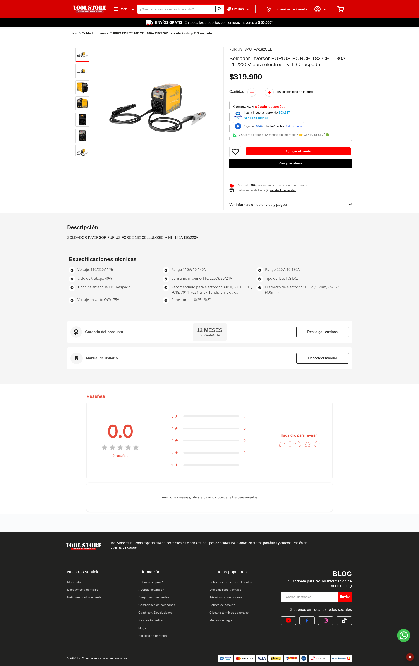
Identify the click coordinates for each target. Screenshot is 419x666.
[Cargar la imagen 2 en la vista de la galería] (82, 71)
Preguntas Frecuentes (153, 597)
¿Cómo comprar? (150, 582)
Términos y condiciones (226, 597)
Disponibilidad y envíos (225, 589)
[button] (290, 173)
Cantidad (236, 91)
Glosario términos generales (229, 612)
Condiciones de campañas (156, 605)
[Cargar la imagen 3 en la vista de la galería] (82, 87)
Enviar (345, 596)
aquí (284, 185)
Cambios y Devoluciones (155, 612)
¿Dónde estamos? (151, 589)
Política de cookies (222, 605)
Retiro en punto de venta (84, 597)
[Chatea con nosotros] (403, 635)
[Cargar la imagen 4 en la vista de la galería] (82, 103)
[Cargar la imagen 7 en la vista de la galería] (82, 152)
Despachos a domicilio (82, 589)
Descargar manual (322, 358)
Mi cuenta (74, 582)
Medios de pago (221, 620)
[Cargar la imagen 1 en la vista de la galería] (82, 55)
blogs (142, 628)
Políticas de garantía (152, 635)
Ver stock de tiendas (283, 190)
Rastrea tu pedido (150, 620)
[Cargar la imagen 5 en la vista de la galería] (82, 119)
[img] (120, 447)
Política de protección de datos (231, 582)
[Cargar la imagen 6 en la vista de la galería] (82, 136)
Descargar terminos (322, 332)
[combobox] (180, 9)
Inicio (73, 33)
